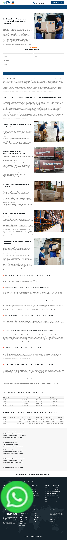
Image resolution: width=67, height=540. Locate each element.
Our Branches (28, 7)
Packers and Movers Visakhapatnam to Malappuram (14, 458)
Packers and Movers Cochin (52, 487)
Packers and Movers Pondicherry (53, 485)
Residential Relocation (23, 513)
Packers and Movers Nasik (51, 501)
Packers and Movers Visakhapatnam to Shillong (13, 465)
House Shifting (22, 525)
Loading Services (22, 523)
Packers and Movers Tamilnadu (52, 497)
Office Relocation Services (24, 519)
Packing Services (22, 521)
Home (5, 7)
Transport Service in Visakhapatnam (11, 444)
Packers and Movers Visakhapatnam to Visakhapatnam (15, 435)
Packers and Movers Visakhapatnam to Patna (13, 460)
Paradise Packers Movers (37, 536)
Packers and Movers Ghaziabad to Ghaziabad (13, 437)
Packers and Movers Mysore (52, 495)
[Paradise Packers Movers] (8, 2)
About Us (12, 7)
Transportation (22, 515)
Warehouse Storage (23, 517)
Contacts (52, 7)
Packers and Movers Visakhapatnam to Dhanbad (13, 453)
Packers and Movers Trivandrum (53, 489)
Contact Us (36, 521)
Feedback (45, 7)
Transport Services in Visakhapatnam (11, 439)
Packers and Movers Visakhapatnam (11, 442)
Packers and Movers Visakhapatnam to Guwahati (13, 455)
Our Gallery (37, 7)
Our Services (19, 7)
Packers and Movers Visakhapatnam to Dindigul (13, 467)
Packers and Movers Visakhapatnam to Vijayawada (14, 464)
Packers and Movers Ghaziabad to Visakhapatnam (14, 433)
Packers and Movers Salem (51, 493)
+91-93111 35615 (40, 3)
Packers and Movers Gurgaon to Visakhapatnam (13, 446)
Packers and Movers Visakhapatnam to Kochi (13, 456)
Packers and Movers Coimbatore (53, 491)
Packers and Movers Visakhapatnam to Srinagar (13, 462)
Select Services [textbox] (6, 60)
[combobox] (33, 60)
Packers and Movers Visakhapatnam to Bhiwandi (13, 451)
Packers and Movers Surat (51, 499)
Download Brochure (58, 2)
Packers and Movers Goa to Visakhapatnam (12, 440)
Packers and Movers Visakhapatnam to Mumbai (13, 449)
